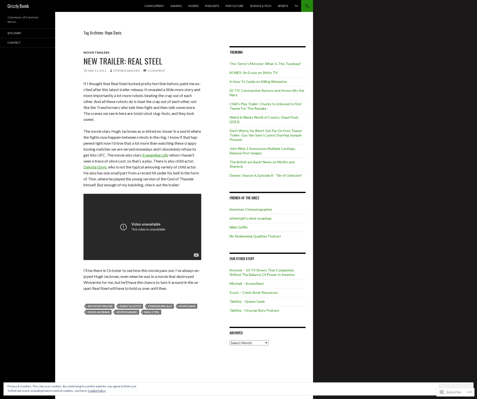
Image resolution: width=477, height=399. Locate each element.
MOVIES (193, 5)
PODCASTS (212, 5)
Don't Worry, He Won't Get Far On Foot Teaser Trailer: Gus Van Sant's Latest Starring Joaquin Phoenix (266, 135)
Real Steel (151, 312)
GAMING (176, 5)
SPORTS (283, 5)
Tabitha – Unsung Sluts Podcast (254, 310)
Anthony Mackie (100, 306)
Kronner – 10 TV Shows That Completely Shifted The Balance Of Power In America (262, 272)
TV (296, 5)
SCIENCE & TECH (260, 5)
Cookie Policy (97, 391)
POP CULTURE (234, 5)
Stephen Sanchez (126, 70)
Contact (14, 42)
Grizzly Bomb (18, 6)
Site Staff (14, 33)
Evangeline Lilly (155, 155)
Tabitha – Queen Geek (247, 301)
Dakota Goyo (95, 167)
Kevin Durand (127, 312)
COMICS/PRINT (154, 5)
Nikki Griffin (239, 227)
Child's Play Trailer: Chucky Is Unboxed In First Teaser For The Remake (266, 106)
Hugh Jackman (99, 312)
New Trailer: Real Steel (122, 61)
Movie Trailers (96, 52)
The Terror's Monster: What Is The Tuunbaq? (265, 64)
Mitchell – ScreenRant (247, 283)
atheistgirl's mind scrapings (251, 218)
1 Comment (156, 70)
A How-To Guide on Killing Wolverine (258, 81)
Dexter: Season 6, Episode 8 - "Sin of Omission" (266, 175)
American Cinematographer (251, 209)
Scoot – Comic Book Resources (254, 292)
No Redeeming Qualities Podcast (255, 236)
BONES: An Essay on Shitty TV (254, 72)
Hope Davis (187, 306)
